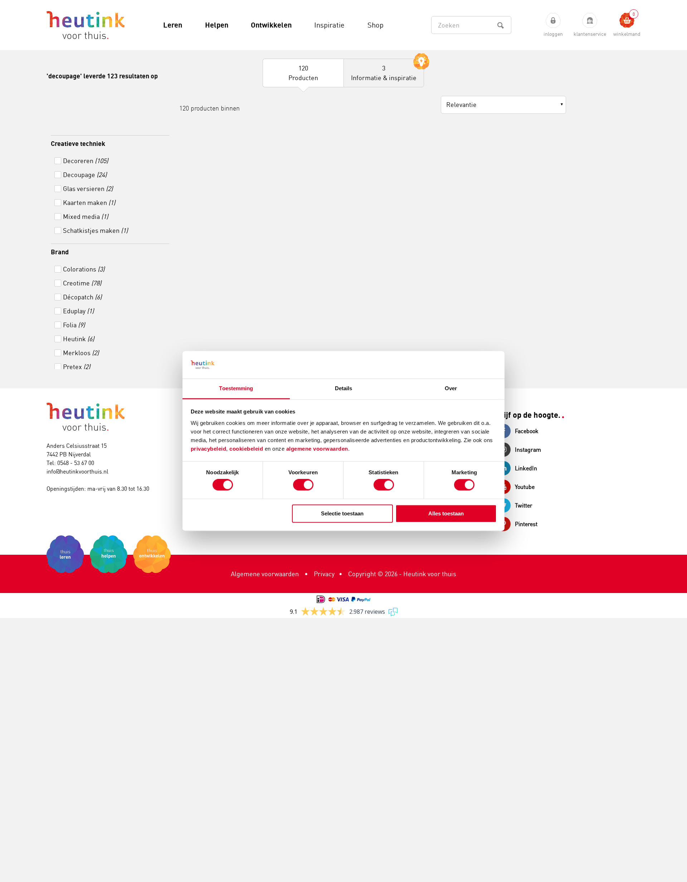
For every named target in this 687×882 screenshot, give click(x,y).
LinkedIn (526, 468)
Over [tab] (451, 388)
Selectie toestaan (342, 513)
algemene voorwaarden (317, 449)
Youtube (525, 486)
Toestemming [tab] (236, 388)
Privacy (324, 574)
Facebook (527, 431)
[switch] (303, 485)
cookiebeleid (247, 449)
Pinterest (526, 524)
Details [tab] (343, 388)
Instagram (528, 449)
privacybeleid (208, 449)
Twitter (523, 505)
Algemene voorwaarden (265, 574)
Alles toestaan (446, 513)
